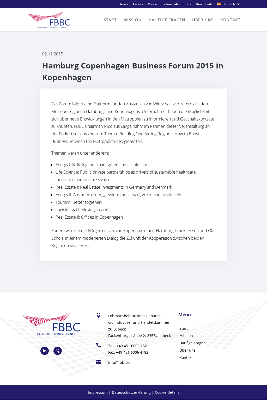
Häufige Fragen (192, 342)
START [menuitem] (110, 20)
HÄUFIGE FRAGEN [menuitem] (167, 20)
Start (183, 328)
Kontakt (186, 357)
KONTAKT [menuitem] (230, 20)
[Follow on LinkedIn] (44, 351)
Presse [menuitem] (153, 4)
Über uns (187, 350)
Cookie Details (167, 392)
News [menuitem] (124, 4)
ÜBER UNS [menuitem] (203, 20)
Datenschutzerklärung (131, 392)
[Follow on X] (57, 351)
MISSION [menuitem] (132, 20)
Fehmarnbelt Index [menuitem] (176, 4)
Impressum (98, 392)
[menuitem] (228, 5)
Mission (186, 335)
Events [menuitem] (138, 4)
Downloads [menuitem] (204, 4)
